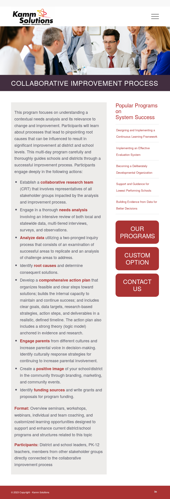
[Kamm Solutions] (33, 16)
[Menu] (153, 16)
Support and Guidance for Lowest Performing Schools (133, 187)
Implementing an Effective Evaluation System (133, 151)
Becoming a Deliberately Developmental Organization (134, 169)
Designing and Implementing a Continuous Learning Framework (136, 133)
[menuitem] (153, 16)
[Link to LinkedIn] (155, 491)
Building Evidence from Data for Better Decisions (136, 205)
